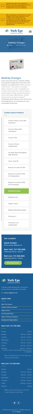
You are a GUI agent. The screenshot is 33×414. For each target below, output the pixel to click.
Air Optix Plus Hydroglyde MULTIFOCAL (17, 154)
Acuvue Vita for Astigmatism (13, 145)
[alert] (16, 5)
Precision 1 (12, 216)
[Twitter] (14, 403)
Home (11, 45)
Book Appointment (13, 263)
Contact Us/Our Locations (9, 307)
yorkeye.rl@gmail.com (15, 245)
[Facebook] (18, 403)
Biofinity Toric (13, 197)
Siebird (19, 411)
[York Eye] (13, 31)
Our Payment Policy (7, 313)
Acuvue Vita (12, 137)
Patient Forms (5, 310)
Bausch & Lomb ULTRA (16, 167)
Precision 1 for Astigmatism (13, 224)
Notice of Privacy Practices (9, 317)
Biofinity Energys (14, 191)
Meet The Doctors (6, 304)
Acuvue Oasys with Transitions (15, 130)
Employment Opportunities (9, 320)
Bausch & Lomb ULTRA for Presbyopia (16, 183)
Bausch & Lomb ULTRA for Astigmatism (16, 175)
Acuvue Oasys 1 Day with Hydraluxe (17, 122)
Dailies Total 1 (13, 203)
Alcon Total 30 (13, 161)
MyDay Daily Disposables (17, 210)
